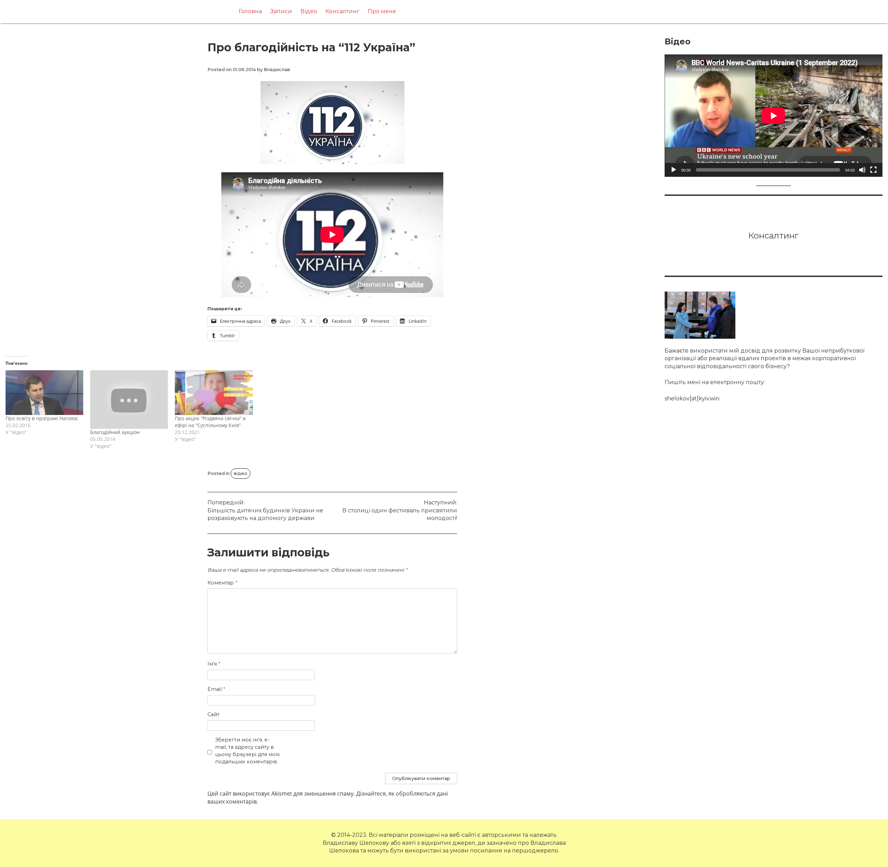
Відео (308, 11)
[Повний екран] (873, 169)
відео (240, 473)
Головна (250, 11)
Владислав (277, 69)
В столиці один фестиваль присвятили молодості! (399, 510)
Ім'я (213, 664)
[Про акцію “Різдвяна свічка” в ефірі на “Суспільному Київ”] (214, 392)
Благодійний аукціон (115, 432)
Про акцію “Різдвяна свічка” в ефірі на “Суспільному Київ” (210, 421)
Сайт (213, 714)
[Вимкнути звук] (862, 169)
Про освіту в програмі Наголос (42, 418)
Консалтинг (342, 11)
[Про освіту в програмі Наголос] (44, 392)
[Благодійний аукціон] (129, 399)
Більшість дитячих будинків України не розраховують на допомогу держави (265, 510)
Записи (281, 11)
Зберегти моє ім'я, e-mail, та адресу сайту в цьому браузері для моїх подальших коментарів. (247, 750)
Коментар (222, 583)
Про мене (382, 11)
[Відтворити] (673, 169)
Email (216, 689)
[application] (773, 115)
